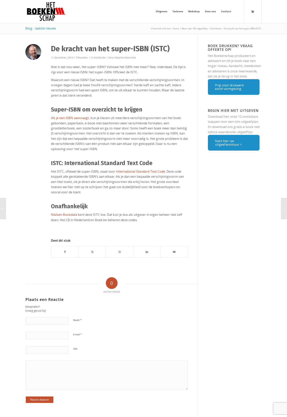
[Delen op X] (92, 251)
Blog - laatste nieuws (40, 28)
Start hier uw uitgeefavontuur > (228, 143)
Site (75, 348)
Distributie (100, 57)
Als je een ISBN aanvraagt (70, 118)
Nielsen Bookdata (64, 215)
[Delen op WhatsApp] (119, 251)
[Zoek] (237, 11)
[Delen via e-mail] (174, 251)
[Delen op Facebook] (64, 251)
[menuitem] (161, 11)
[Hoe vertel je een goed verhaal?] (3, 208)
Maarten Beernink (125, 57)
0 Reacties (82, 57)
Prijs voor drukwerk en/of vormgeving (229, 87)
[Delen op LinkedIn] (146, 251)
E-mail (77, 334)
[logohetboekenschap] (45, 11)
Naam (77, 320)
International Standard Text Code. (141, 171)
